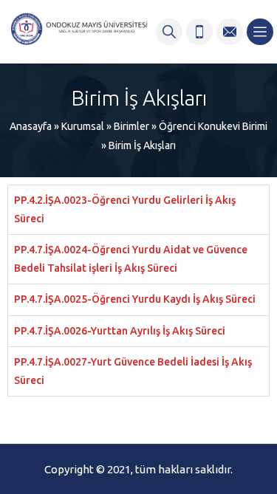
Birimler (131, 126)
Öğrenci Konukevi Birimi (213, 126)
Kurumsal (82, 126)
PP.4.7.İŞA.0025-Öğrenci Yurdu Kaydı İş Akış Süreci (135, 299)
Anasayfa (31, 126)
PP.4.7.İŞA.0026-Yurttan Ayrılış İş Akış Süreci (119, 331)
